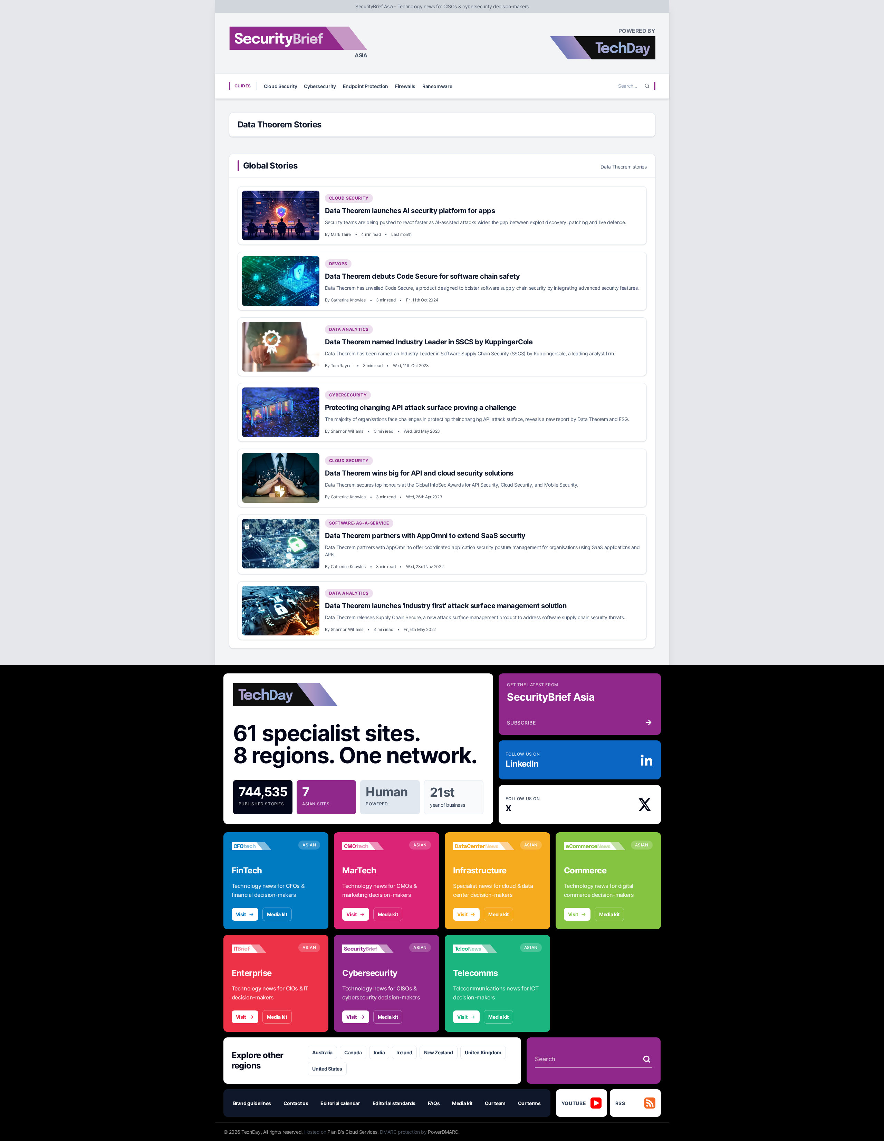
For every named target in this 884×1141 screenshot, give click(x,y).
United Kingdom (483, 1052)
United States (327, 1069)
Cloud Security (280, 86)
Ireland (404, 1052)
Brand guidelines (252, 1103)
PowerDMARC (443, 1132)
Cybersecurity (320, 86)
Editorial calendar (340, 1103)
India (379, 1052)
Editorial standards (394, 1103)
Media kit (277, 914)
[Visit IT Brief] (262, 948)
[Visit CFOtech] (262, 846)
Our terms (529, 1103)
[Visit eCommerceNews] (594, 846)
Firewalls (405, 86)
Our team (495, 1103)
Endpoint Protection (365, 86)
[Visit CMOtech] (373, 846)
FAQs (434, 1103)
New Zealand (438, 1052)
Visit (241, 914)
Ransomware (437, 86)
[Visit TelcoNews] (484, 948)
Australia (322, 1052)
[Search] (647, 86)
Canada (353, 1052)
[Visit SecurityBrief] (373, 948)
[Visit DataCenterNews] (484, 846)
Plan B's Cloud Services (352, 1132)
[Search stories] (646, 1059)
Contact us (296, 1103)
